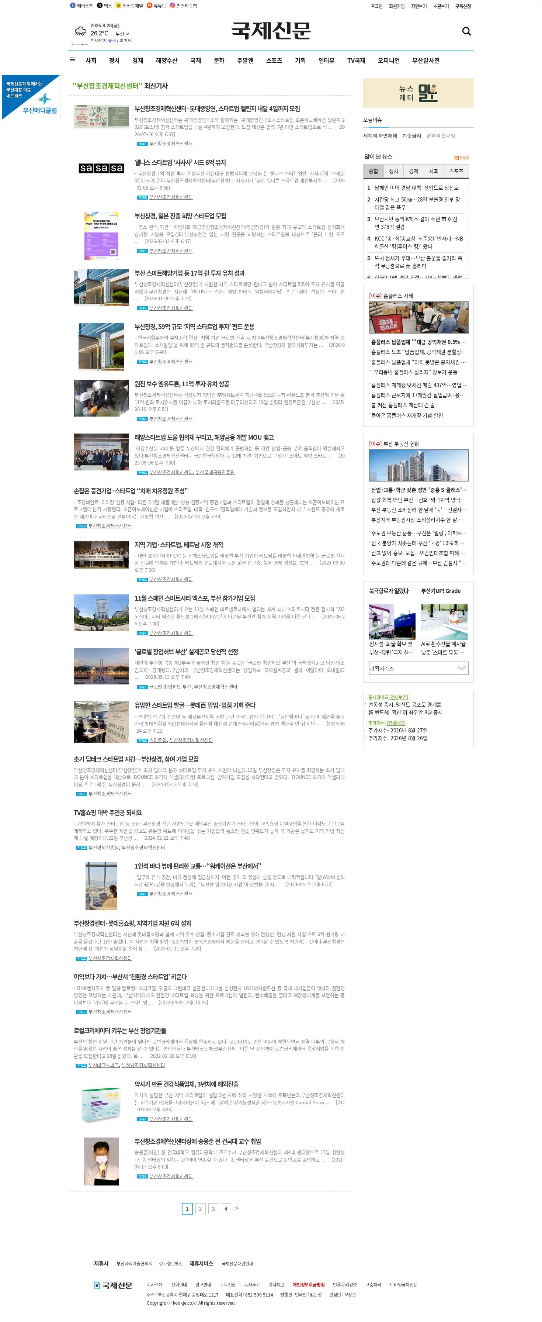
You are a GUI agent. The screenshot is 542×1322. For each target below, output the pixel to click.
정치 (114, 60)
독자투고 (252, 1284)
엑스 (108, 6)
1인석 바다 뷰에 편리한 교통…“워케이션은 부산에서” (198, 866)
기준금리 (411, 135)
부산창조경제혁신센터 (171, 143)
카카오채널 (133, 6)
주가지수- (387, 723)
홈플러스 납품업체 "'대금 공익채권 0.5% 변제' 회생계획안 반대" (441, 341)
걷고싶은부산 (171, 1263)
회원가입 (397, 6)
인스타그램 (187, 6)
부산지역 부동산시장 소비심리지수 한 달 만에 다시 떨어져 (432, 519)
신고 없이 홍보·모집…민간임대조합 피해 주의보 (423, 552)
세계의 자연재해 (380, 135)
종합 (373, 171)
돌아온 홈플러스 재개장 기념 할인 (407, 415)
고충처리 (373, 1284)
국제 (195, 60)
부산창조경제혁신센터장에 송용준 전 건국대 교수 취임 (198, 1141)
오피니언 (389, 60)
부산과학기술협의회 (134, 1263)
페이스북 (85, 6)
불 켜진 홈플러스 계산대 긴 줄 (403, 404)
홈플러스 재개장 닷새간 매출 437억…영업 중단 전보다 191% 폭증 (442, 385)
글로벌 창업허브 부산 (170, 686)
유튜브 (160, 6)
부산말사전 (425, 60)
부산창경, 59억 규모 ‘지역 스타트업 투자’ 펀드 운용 (194, 326)
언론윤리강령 (345, 1284)
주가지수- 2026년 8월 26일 (397, 738)
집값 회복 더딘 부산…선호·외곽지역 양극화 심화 (423, 499)
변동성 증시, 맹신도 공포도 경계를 (404, 704)
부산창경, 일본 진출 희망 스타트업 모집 (180, 215)
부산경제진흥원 (103, 847)
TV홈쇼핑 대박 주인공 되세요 (108, 812)
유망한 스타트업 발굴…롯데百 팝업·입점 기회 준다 (195, 705)
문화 (219, 60)
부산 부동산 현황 (394, 443)
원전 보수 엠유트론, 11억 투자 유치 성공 (182, 383)
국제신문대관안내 (237, 1263)
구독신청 (463, 6)
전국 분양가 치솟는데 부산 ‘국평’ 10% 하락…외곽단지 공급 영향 (440, 542)
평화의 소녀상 (441, 135)
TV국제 (356, 60)
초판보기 (441, 6)
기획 (300, 60)
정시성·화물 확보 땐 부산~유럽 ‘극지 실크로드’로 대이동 (391, 652)
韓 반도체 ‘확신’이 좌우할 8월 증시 (405, 712)
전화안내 (179, 1284)
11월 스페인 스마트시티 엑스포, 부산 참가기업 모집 (195, 598)
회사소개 (155, 1284)
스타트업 (158, 739)
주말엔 (245, 60)
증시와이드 (388, 697)
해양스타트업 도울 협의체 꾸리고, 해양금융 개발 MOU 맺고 (204, 437)
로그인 (377, 6)
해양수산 (167, 60)
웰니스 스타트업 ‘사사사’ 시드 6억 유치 (180, 162)
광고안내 (203, 1284)
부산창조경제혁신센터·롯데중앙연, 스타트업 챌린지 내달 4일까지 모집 (217, 108)
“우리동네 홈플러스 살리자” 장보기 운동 (414, 372)
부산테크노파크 (103, 1065)
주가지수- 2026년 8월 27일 (397, 730)
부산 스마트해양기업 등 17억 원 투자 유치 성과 (189, 273)
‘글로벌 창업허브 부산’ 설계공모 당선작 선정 (186, 651)
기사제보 (276, 1284)
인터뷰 (327, 60)
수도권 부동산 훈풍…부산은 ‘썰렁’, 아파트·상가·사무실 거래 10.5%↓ (447, 532)
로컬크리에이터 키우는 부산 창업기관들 (120, 1030)
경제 (137, 60)
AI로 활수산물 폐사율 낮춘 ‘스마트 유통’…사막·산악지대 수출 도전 (443, 656)
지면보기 (419, 6)
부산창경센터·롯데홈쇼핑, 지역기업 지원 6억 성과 (132, 923)
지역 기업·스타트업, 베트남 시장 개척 (179, 544)
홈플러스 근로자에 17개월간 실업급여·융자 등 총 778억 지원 (436, 394)
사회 (91, 60)
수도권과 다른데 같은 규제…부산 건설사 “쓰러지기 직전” (432, 562)
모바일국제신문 (404, 1284)
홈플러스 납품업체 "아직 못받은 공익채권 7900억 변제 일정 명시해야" (446, 362)
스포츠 (274, 60)
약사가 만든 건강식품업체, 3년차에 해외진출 (186, 1084)
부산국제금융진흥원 (214, 472)
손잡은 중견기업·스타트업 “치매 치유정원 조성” (131, 490)
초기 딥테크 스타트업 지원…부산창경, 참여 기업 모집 (136, 759)
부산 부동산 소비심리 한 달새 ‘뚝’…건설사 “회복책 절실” (432, 509)
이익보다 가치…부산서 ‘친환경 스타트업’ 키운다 (130, 976)
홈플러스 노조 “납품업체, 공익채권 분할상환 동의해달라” (432, 351)
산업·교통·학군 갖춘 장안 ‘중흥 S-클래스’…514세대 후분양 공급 (441, 489)
